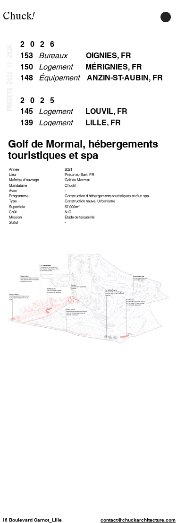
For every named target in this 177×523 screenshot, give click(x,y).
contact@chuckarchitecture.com (138, 520)
